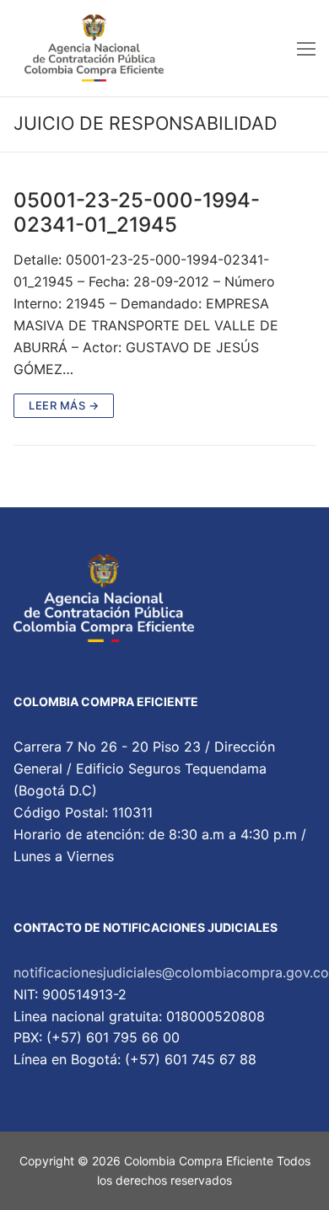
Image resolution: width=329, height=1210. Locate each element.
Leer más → (64, 405)
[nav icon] (306, 48)
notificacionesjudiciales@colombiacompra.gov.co (171, 972)
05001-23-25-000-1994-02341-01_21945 (136, 212)
